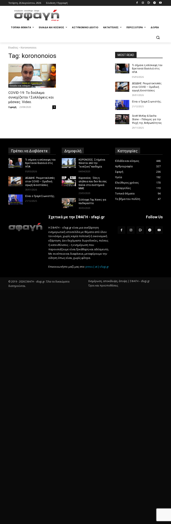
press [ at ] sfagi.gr (97, 266)
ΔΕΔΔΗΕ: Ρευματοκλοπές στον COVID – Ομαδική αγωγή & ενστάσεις (147, 87)
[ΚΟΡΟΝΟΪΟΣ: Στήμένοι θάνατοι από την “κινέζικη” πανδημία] (69, 163)
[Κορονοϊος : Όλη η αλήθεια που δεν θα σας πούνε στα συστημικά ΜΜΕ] (69, 181)
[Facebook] (137, 3)
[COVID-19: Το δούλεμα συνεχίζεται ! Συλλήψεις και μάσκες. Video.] (32, 76)
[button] (158, 37)
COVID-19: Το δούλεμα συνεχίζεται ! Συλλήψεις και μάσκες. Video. (31, 97)
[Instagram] (143, 3)
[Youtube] (160, 3)
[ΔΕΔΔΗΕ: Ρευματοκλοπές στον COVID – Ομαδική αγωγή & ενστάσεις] (122, 87)
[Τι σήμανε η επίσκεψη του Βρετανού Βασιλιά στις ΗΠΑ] (122, 69)
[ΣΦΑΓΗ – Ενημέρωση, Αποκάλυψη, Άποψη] (36, 15)
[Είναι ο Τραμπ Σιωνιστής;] (122, 105)
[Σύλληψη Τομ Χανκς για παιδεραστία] (69, 203)
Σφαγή (12, 107)
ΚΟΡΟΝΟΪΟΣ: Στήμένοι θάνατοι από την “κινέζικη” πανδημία (92, 163)
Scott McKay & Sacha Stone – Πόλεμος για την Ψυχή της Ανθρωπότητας (147, 119)
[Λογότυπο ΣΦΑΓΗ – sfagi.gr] (25, 227)
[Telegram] (154, 3)
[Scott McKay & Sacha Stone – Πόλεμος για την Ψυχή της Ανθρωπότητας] (122, 119)
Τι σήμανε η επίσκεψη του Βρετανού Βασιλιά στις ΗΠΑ (147, 69)
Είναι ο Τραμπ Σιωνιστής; (146, 101)
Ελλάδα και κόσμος (20, 85)
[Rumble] (148, 3)
